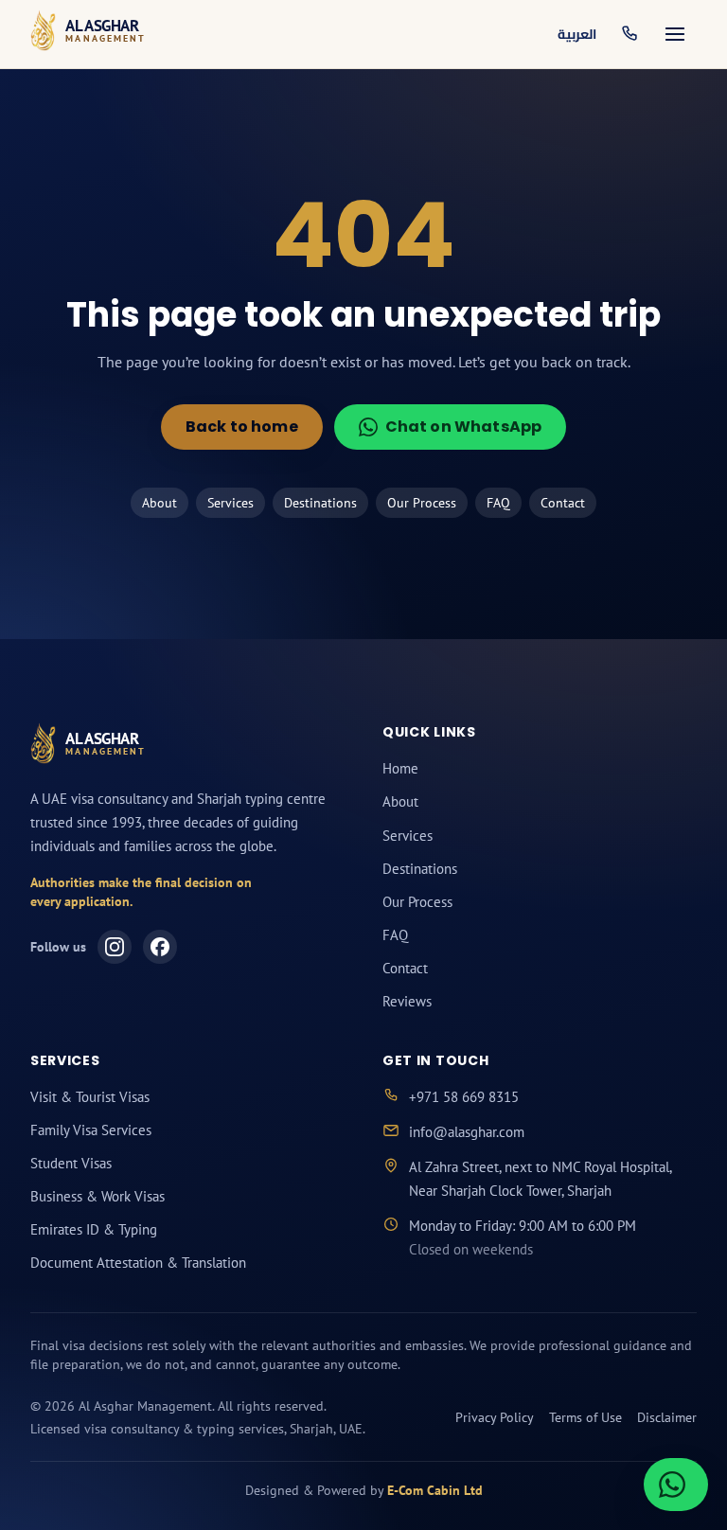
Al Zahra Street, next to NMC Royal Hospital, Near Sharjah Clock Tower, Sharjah (540, 1179)
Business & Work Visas (97, 1196)
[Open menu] (675, 34)
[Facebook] (160, 947)
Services (230, 502)
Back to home (242, 426)
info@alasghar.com (466, 1132)
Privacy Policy (494, 1417)
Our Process (421, 502)
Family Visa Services (90, 1130)
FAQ (498, 502)
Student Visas (71, 1163)
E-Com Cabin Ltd (435, 1490)
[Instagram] (115, 947)
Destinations (320, 502)
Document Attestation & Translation (138, 1263)
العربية (577, 34)
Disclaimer (667, 1417)
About (159, 502)
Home (400, 768)
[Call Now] (629, 34)
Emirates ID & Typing (93, 1229)
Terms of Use (585, 1417)
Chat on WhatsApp (463, 426)
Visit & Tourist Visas (90, 1097)
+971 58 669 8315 (464, 1097)
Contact (563, 502)
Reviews (407, 1001)
